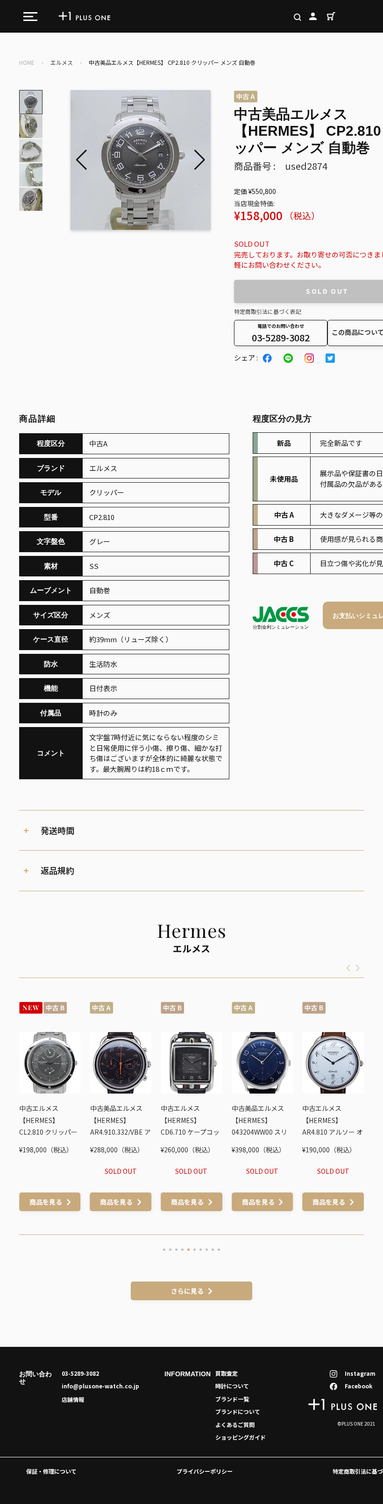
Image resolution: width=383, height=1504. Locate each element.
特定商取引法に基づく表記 (267, 311)
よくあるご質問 (235, 1424)
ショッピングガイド (240, 1437)
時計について (232, 1386)
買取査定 (226, 1373)
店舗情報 (73, 1399)
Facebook (358, 1386)
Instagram (360, 1373)
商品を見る (50, 1201)
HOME (27, 62)
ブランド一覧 (232, 1399)
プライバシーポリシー (205, 1471)
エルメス (61, 62)
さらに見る (187, 1291)
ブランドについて (237, 1411)
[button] (199, 160)
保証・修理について (51, 1471)
